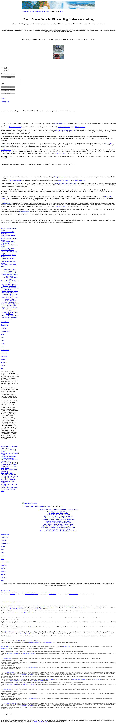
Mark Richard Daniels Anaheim (7, 648)
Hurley (16, 291)
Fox (15, 277)
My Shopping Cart (40, 11)
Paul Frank (13, 269)
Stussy (14, 309)
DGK (11, 281)
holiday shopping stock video (39, 605)
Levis (11, 296)
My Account (25, 11)
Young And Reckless (10, 316)
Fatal (11, 277)
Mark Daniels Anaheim (5, 646)
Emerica (15, 274)
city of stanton (12, 594)
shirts (2, 340)
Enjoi (7, 276)
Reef (14, 271)
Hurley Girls (5, 292)
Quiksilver (6, 269)
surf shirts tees (5, 350)
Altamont (5, 286)
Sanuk (14, 305)
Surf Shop (10, 312)
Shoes (2, 343)
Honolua (10, 291)
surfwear (3, 359)
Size (2, 67)
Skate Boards (13, 307)
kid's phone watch (59, 123)
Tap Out (4, 312)
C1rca (12, 289)
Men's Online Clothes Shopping (24, 640)
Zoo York (14, 317)
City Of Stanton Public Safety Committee (25, 633)
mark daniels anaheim (17, 601)
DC (7, 281)
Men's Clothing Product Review (16, 608)
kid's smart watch (24, 211)
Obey (14, 300)
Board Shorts (5, 322)
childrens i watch (32, 626)
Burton (7, 289)
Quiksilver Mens (12, 302)
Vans (11, 314)
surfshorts (4, 353)
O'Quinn (4, 302)
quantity (3, 71)
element (9, 274)
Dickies (16, 281)
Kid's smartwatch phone (73, 594)
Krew (9, 319)
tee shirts (3, 362)
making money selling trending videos (66, 130)
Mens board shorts (6, 150)
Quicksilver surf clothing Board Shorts (8, 242)
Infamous (4, 294)
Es (3, 277)
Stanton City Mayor (4, 605)
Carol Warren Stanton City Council (31, 594)
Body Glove (14, 287)
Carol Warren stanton (64, 127)
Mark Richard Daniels (66, 646)
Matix (12, 297)
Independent (13, 292)
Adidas (7, 284)
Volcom (3, 315)
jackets (3, 334)
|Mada (5, 271)
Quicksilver (7, 273)
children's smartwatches (7, 617)
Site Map (3, 98)
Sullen (9, 310)
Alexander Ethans (13, 592)
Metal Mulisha (63, 522)
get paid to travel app (97, 607)
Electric (4, 274)
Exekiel (7, 277)
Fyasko (9, 279)
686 (3, 284)
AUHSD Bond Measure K (47, 642)
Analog (10, 271)
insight (10, 294)
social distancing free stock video (29, 612)
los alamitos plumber (69, 605)
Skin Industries (7, 309)
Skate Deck (5, 307)
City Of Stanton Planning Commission (10, 631)
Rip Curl (15, 304)
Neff (12, 299)
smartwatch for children (40, 721)
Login (32, 11)
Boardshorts (4, 325)
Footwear (3, 328)
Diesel (9, 282)
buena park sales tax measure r (34, 642)
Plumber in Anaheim (15, 127)
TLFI (15, 312)
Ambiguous (12, 286)
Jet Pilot (15, 294)
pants (2, 337)
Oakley (9, 300)
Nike (4, 300)
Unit (7, 314)
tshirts (2, 368)
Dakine (3, 281)
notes (2, 84)
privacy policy (5, 101)
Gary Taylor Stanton (7, 601)
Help (61, 11)
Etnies (11, 276)
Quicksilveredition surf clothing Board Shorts (7, 249)
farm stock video (61, 153)
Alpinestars (13, 284)
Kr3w (7, 296)
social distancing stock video (12, 612)
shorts (2, 347)
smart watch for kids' (52, 594)
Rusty (9, 305)
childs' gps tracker (80, 127)
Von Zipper (10, 315)
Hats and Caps (5, 331)
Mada (3, 297)
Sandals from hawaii (49, 607)
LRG (7, 297)
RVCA (5, 305)
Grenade (4, 291)
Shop (47, 11)
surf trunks (4, 356)
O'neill (14, 273)
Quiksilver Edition (6, 304)
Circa (2, 287)
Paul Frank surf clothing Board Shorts (8, 232)
